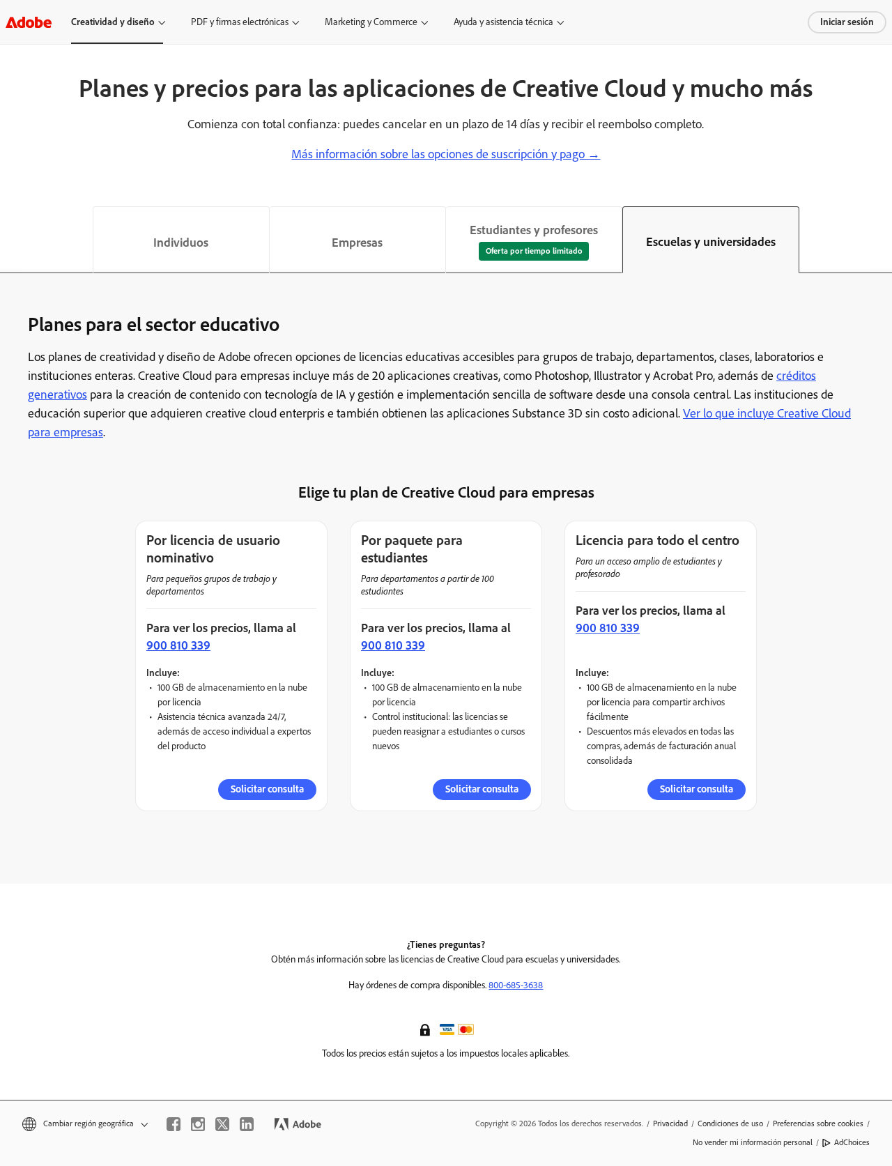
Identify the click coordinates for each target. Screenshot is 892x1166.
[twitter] (222, 1124)
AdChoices (852, 1142)
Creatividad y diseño (113, 22)
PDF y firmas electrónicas (240, 22)
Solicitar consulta (267, 789)
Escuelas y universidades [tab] (711, 242)
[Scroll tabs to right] (881, 239)
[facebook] (173, 1124)
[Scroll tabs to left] (11, 239)
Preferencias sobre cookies (818, 1123)
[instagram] (198, 1124)
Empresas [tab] (357, 242)
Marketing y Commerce (371, 22)
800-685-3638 (516, 985)
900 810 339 (178, 645)
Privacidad (670, 1123)
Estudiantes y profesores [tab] (534, 230)
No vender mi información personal (753, 1142)
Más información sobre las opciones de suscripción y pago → (445, 154)
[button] (426, 1028)
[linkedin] (247, 1124)
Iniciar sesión (847, 22)
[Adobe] (28, 22)
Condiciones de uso (730, 1123)
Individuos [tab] (180, 242)
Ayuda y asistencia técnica (503, 22)
